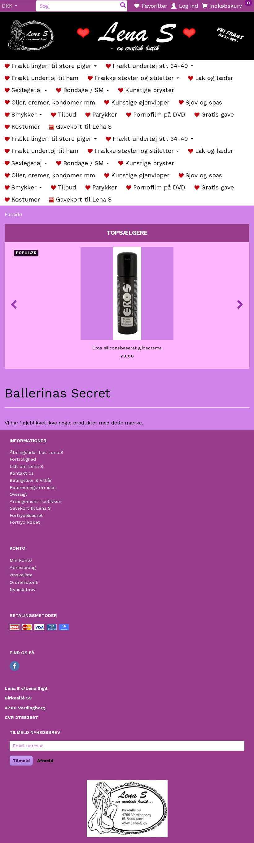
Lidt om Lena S (26, 466)
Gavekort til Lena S (30, 508)
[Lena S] (127, 34)
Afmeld (45, 760)
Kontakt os (22, 473)
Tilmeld (21, 760)
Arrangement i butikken (35, 501)
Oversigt (18, 494)
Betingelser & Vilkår (31, 480)
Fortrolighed (23, 459)
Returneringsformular (33, 487)
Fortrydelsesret (26, 515)
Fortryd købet (25, 522)
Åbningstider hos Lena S (36, 452)
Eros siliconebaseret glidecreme (127, 347)
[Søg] (123, 6)
